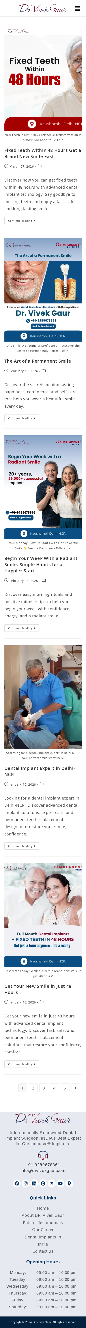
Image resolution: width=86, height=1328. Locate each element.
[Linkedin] (34, 1183)
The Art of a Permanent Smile (37, 361)
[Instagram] (26, 1183)
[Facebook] (17, 1183)
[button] (77, 8)
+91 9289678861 (43, 1164)
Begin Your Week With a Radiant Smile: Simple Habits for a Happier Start (41, 564)
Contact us (42, 1251)
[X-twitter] (52, 1183)
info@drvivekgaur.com (43, 1170)
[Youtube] (60, 1183)
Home (43, 1208)
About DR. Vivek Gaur (43, 1215)
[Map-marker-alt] (69, 1183)
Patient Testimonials (43, 1222)
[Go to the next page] (75, 1088)
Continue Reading (23, 219)
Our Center (43, 1229)
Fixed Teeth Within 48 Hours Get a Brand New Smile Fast (42, 153)
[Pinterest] (43, 1183)
